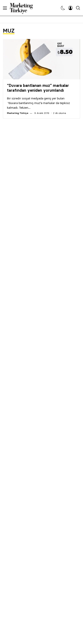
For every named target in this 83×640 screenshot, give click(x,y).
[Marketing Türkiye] (23, 8)
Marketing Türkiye (17, 113)
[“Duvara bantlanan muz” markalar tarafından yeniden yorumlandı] (41, 59)
